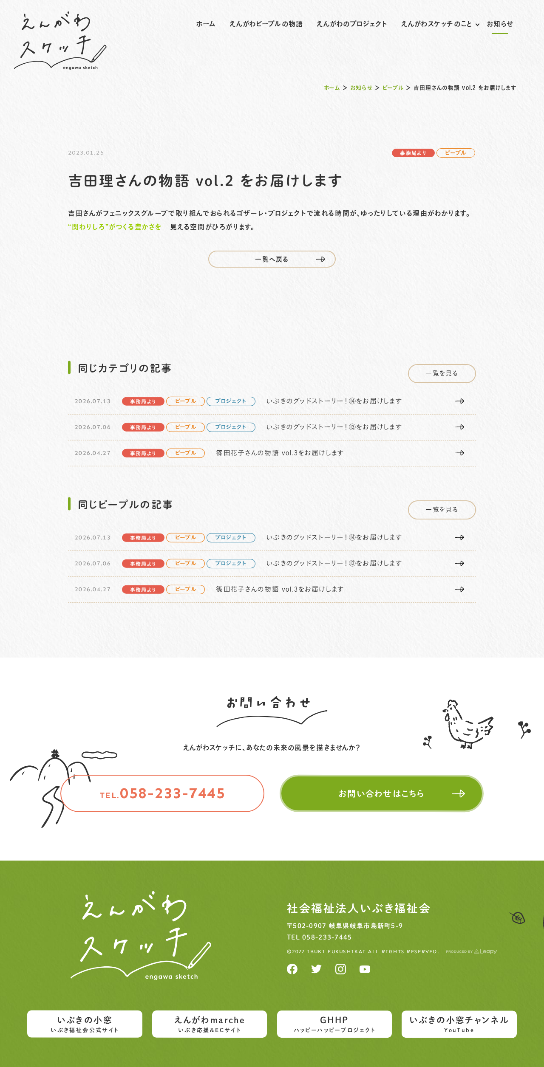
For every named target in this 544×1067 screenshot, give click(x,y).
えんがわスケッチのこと (437, 23)
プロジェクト (231, 401)
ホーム (206, 23)
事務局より (413, 152)
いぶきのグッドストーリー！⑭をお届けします (334, 401)
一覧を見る (441, 373)
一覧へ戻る (272, 259)
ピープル (393, 87)
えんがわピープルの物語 (266, 23)
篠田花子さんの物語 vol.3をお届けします (280, 453)
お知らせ (500, 23)
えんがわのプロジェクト (352, 23)
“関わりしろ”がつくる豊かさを (115, 226)
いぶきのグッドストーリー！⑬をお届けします (334, 427)
